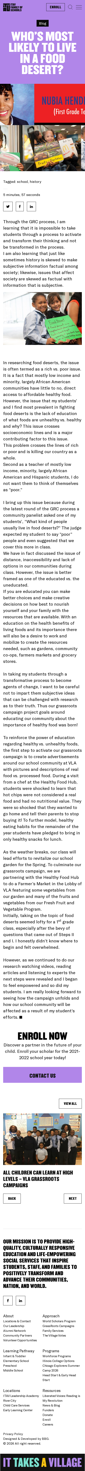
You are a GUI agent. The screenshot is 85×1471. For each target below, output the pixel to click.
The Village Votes (54, 1335)
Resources (51, 1390)
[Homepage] (13, 6)
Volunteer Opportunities (20, 1340)
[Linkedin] (20, 1300)
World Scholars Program (59, 1321)
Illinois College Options (58, 1361)
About (8, 1315)
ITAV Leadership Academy (21, 1396)
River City (9, 1400)
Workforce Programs (56, 1356)
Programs (50, 1350)
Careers (47, 1424)
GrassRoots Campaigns (58, 1326)
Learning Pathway (18, 1350)
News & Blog (51, 1405)
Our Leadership (13, 1326)
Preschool (10, 1365)
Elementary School (16, 1361)
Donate (47, 1415)
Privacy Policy (13, 1434)
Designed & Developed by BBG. (26, 1438)
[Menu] (79, 7)
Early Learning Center (18, 1410)
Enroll (55, 7)
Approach (51, 1315)
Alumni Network (14, 1330)
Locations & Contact (17, 1321)
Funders (48, 1410)
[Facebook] (8, 1300)
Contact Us (42, 1076)
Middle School (13, 1370)
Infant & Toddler (14, 1356)
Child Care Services (16, 1405)
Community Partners (17, 1335)
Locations (11, 1390)
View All (70, 1104)
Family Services (53, 1330)
